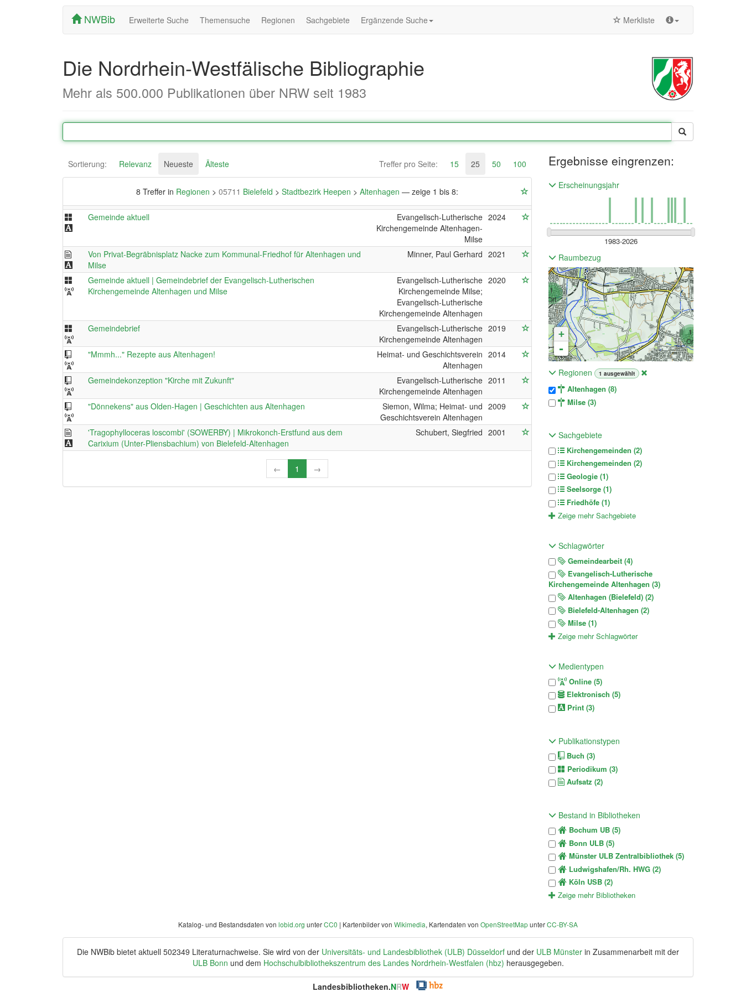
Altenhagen (381, 191)
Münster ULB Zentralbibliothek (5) (625, 856)
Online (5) (584, 682)
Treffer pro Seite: (408, 163)
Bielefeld (247, 191)
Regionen (278, 19)
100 (519, 163)
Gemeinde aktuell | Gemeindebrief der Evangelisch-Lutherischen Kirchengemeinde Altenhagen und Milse (201, 285)
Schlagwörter (580, 545)
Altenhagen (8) (591, 389)
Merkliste (638, 19)
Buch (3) (580, 756)
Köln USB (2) (590, 882)
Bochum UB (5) (593, 830)
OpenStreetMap (504, 924)
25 (475, 163)
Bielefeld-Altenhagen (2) (607, 610)
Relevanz (135, 163)
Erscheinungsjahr (587, 184)
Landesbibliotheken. (361, 986)
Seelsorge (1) (588, 489)
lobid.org (291, 924)
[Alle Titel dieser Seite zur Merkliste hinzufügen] (525, 191)
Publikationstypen (588, 740)
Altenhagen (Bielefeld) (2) (610, 597)
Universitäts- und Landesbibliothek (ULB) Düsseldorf (413, 951)
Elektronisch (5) (592, 694)
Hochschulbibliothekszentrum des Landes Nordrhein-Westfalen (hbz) (383, 962)
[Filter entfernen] (644, 372)
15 (454, 163)
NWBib (98, 19)
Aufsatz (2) (584, 782)
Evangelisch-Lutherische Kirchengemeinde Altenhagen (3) (604, 579)
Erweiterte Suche (159, 19)
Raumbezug (578, 257)
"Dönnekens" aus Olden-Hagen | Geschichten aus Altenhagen (196, 406)
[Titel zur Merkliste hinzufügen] (526, 216)
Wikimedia (410, 924)
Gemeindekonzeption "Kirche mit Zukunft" (161, 380)
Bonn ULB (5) (590, 843)
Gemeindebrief (114, 328)
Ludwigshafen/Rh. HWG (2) (614, 869)
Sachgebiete (328, 19)
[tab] (87, 164)
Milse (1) (581, 623)
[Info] (672, 20)
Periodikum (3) (591, 769)
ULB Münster (559, 951)
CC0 (331, 924)
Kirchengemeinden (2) (603, 450)
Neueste (178, 163)
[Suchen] (682, 131)
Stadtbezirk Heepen (317, 191)
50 (496, 163)
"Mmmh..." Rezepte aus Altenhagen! (151, 354)
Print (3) (579, 708)
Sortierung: (87, 163)
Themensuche (225, 19)
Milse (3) (580, 402)
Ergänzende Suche (394, 19)
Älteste (217, 163)
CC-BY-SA (562, 924)
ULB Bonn (210, 962)
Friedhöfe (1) (587, 502)
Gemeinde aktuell (118, 216)
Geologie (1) (586, 476)
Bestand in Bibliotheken (598, 815)
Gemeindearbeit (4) (599, 561)
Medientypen (580, 666)
